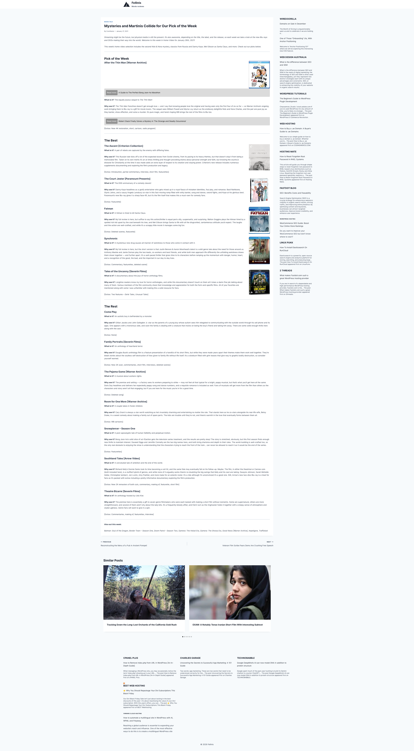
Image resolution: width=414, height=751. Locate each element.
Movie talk (108, 22)
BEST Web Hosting (134, 685)
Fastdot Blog (288, 188)
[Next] (267, 600)
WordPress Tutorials (293, 93)
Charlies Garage (190, 658)
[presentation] (144, 592)
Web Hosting (287, 123)
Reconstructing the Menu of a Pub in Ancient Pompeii (124, 544)
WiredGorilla (288, 19)
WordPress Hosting (287, 219)
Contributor (110, 31)
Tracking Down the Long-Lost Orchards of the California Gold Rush (142, 624)
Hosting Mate (288, 151)
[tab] (182, 636)
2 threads (286, 270)
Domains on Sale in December (293, 24)
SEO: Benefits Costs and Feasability (295, 193)
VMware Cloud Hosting (132, 713)
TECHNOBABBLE (246, 658)
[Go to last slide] (107, 600)
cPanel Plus (130, 658)
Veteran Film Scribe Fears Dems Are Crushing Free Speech (247, 544)
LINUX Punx (286, 242)
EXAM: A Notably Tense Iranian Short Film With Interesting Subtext (228, 624)
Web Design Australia (293, 57)
